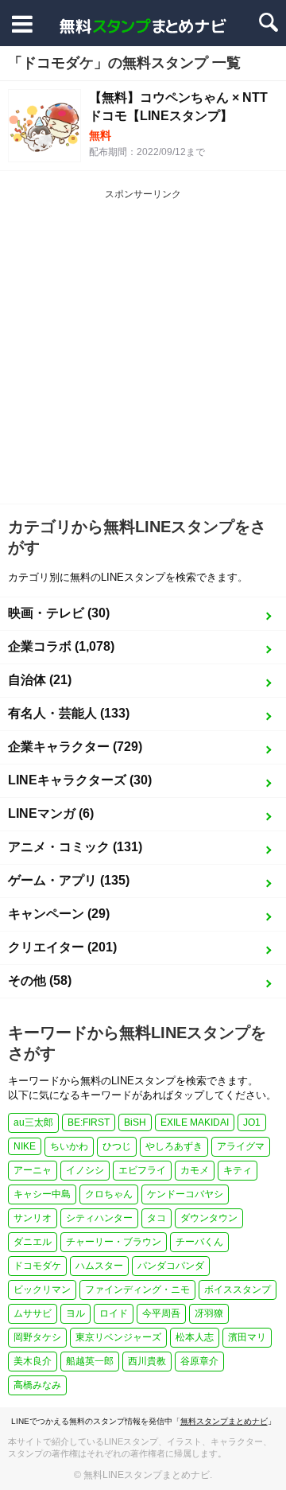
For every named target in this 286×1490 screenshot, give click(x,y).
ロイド (113, 1313)
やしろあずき (174, 1146)
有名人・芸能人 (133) (68, 713)
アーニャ (33, 1170)
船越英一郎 (90, 1361)
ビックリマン (42, 1289)
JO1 (252, 1122)
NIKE (25, 1146)
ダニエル (33, 1241)
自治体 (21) (40, 680)
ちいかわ (69, 1146)
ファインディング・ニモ (137, 1289)
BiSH (135, 1122)
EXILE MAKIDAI (194, 1122)
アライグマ (241, 1146)
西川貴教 (147, 1361)
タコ (156, 1218)
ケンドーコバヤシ (185, 1194)
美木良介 (33, 1361)
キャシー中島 (42, 1194)
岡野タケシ (37, 1337)
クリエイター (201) (62, 947)
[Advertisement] (143, 352)
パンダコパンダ (170, 1265)
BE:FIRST (89, 1122)
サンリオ (33, 1218)
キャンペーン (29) (59, 913)
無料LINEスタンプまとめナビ (146, 1474)
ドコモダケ (37, 1265)
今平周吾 (161, 1313)
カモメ (194, 1170)
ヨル (75, 1313)
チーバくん (199, 1241)
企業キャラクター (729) (75, 746)
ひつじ (116, 1146)
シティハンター (99, 1218)
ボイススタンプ (237, 1289)
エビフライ (142, 1170)
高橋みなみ (37, 1385)
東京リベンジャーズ (118, 1337)
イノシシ (85, 1170)
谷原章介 (199, 1361)
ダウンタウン (209, 1218)
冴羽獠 (209, 1313)
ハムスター (99, 1265)
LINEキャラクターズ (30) (80, 780)
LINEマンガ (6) (51, 813)
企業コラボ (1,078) (61, 646)
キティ (237, 1170)
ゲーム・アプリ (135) (68, 880)
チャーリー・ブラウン (113, 1241)
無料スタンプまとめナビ (224, 1421)
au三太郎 (33, 1122)
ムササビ (33, 1313)
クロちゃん (109, 1194)
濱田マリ (247, 1337)
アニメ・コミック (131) (75, 847)
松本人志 (195, 1337)
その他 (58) (40, 980)
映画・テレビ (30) (59, 613)
